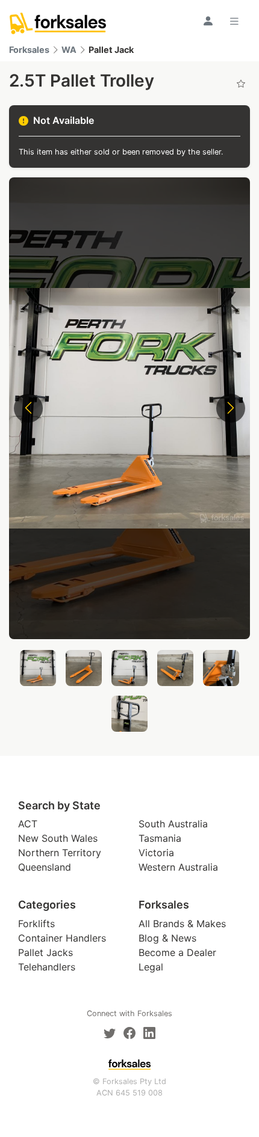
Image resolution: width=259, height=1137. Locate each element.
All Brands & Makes (182, 924)
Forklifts (36, 924)
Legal (151, 967)
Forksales (29, 49)
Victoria (156, 853)
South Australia (173, 824)
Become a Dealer (177, 952)
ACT (27, 824)
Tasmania (160, 838)
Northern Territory (59, 853)
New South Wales (58, 838)
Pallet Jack (111, 49)
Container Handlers (62, 938)
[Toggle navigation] (236, 21)
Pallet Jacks (45, 952)
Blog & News (167, 938)
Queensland (44, 867)
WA (68, 49)
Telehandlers (46, 967)
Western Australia (178, 867)
